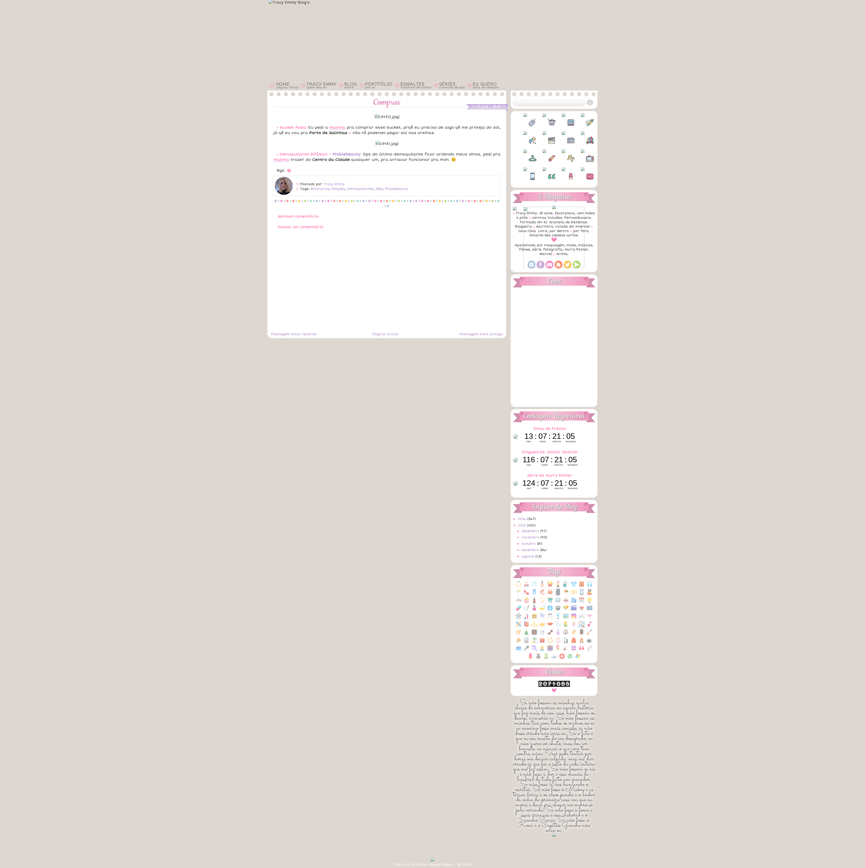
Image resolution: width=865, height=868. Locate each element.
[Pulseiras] (550, 643)
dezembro (531, 531)
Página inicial (385, 334)
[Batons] (558, 586)
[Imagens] (565, 618)
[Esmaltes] (534, 610)
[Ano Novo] (534, 586)
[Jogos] (581, 618)
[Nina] (542, 634)
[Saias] (573, 643)
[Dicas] (589, 602)
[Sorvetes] (558, 650)
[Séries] (589, 643)
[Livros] (526, 626)
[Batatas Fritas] (550, 586)
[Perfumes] (558, 634)
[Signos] (534, 650)
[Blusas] (573, 586)
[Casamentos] (573, 594)
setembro (531, 550)
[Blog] (565, 586)
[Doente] (518, 610)
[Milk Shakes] (573, 626)
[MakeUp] (550, 626)
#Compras (320, 189)
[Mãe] (542, 626)
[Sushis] (565, 650)
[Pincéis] (589, 634)
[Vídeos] (562, 659)
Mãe (379, 189)
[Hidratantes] (558, 618)
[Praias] (534, 643)
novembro (531, 537)
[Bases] (542, 586)
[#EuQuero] (525, 140)
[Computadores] (558, 602)
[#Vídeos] (583, 176)
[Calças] (534, 594)
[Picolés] (581, 634)
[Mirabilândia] (581, 626)
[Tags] (573, 650)
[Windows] (577, 659)
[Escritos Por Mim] (526, 610)
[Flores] (581, 610)
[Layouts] (518, 626)
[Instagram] (573, 618)
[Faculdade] (558, 610)
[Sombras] (550, 650)
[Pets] (565, 634)
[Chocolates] (589, 594)
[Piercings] (573, 634)
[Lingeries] (589, 618)
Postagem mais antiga (481, 334)
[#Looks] (525, 158)
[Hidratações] (550, 618)
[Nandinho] (518, 634)
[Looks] (534, 626)
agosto (528, 556)
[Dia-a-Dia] (581, 602)
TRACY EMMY (321, 85)
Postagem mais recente (293, 334)
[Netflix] (534, 634)
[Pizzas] (518, 643)
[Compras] (550, 602)
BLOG (350, 85)
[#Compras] (544, 122)
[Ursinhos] (538, 659)
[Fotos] (589, 610)
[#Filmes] (544, 140)
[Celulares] (581, 594)
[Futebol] (518, 618)
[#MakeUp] (544, 158)
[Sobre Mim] (542, 650)
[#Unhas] (564, 176)
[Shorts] (518, 650)
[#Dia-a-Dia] (564, 122)
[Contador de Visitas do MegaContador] (554, 686)
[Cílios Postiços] (518, 602)
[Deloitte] (573, 602)
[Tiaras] (589, 650)
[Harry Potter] (542, 618)
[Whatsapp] (570, 659)
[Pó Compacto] (526, 643)
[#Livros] (583, 140)
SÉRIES (451, 85)
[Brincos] (589, 586)
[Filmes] (573, 610)
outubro (529, 544)
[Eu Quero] (542, 610)
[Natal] (526, 634)
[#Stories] (525, 176)
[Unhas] (530, 659)
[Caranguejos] (550, 594)
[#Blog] (525, 122)
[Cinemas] (526, 602)
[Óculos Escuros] (550, 634)
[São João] (581, 643)
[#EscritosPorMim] (583, 122)
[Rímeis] (565, 643)
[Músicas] (589, 626)
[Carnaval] (565, 594)
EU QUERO (485, 85)
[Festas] (565, 610)
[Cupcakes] (565, 602)
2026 (522, 519)
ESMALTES (415, 85)
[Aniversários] (526, 586)
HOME (287, 85)
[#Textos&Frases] (544, 176)
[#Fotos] (564, 140)
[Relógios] (558, 643)
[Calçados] (526, 594)
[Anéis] (518, 586)
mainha (337, 127)
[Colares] (542, 602)
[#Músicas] (564, 158)
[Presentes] (542, 643)
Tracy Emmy (334, 184)
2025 (522, 525)
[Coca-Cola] (534, 602)
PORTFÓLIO (378, 85)
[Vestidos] (546, 659)
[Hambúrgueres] (534, 618)
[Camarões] (542, 594)
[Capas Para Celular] (558, 594)
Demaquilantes (360, 189)
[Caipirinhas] (518, 594)
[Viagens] (554, 659)
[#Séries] (583, 158)
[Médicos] (558, 626)
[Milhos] (565, 626)
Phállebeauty (346, 154)
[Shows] (526, 650)
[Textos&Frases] (581, 650)
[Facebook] (550, 610)
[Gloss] (526, 618)
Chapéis (338, 189)
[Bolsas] (581, 586)
